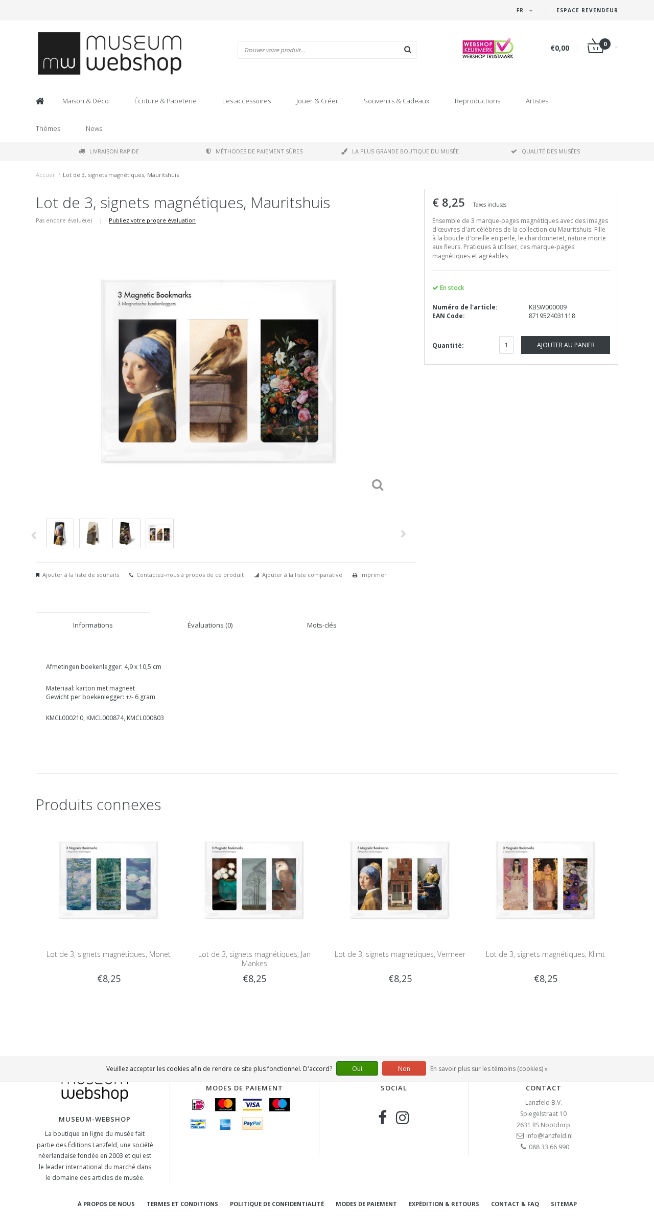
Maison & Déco (85, 100)
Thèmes (48, 128)
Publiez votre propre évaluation (152, 220)
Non (404, 1068)
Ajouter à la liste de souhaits (80, 574)
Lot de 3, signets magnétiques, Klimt (545, 954)
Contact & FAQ (515, 1204)
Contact (544, 1087)
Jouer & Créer (317, 100)
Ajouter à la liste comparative (302, 574)
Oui (357, 1068)
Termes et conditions (182, 1204)
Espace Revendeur (587, 10)
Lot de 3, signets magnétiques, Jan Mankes (254, 958)
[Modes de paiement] (198, 1104)
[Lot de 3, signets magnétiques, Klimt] (545, 879)
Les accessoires (246, 100)
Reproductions (477, 100)
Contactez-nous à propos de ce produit (190, 574)
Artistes (537, 100)
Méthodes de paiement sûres (259, 151)
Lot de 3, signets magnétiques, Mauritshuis (121, 174)
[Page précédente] (33, 535)
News (94, 128)
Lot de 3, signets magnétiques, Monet (108, 954)
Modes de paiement (366, 1204)
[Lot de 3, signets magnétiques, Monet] (108, 879)
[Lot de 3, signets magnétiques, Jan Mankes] (254, 879)
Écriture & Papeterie (165, 100)
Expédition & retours (444, 1204)
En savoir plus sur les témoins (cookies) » (489, 1068)
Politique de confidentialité (277, 1204)
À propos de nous (106, 1204)
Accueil (46, 174)
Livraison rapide (114, 151)
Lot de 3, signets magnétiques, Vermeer (400, 954)
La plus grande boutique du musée (405, 151)
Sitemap (564, 1204)
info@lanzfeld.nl (549, 1135)
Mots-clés (322, 625)
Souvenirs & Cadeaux (396, 100)
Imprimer (373, 574)
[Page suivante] (403, 534)
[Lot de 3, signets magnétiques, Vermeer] (400, 879)
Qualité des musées (551, 151)
